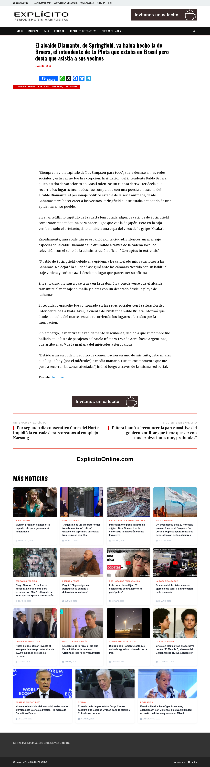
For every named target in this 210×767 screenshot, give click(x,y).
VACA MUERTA (87, 3)
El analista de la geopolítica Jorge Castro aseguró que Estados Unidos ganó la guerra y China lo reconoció (104, 710)
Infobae (58, 377)
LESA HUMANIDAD (42, 3)
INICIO (19, 31)
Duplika (192, 762)
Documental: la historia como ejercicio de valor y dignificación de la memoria (174, 588)
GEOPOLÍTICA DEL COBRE (65, 3)
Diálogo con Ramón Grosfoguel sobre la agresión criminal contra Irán (128, 649)
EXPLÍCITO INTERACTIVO (83, 31)
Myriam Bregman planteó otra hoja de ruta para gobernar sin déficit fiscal (33, 528)
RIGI (110, 3)
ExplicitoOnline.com (105, 459)
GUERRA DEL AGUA (111, 31)
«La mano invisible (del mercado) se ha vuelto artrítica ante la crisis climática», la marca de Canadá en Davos (42, 710)
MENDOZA (33, 31)
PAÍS (46, 31)
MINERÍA (101, 3)
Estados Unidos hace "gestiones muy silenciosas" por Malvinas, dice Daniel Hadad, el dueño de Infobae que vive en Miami (166, 710)
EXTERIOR (59, 31)
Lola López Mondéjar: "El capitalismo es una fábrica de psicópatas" (125, 588)
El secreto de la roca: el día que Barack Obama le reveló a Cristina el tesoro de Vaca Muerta (81, 649)
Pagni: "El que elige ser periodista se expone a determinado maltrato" (75, 588)
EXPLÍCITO (40, 762)
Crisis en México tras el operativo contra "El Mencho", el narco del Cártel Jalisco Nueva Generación (175, 649)
